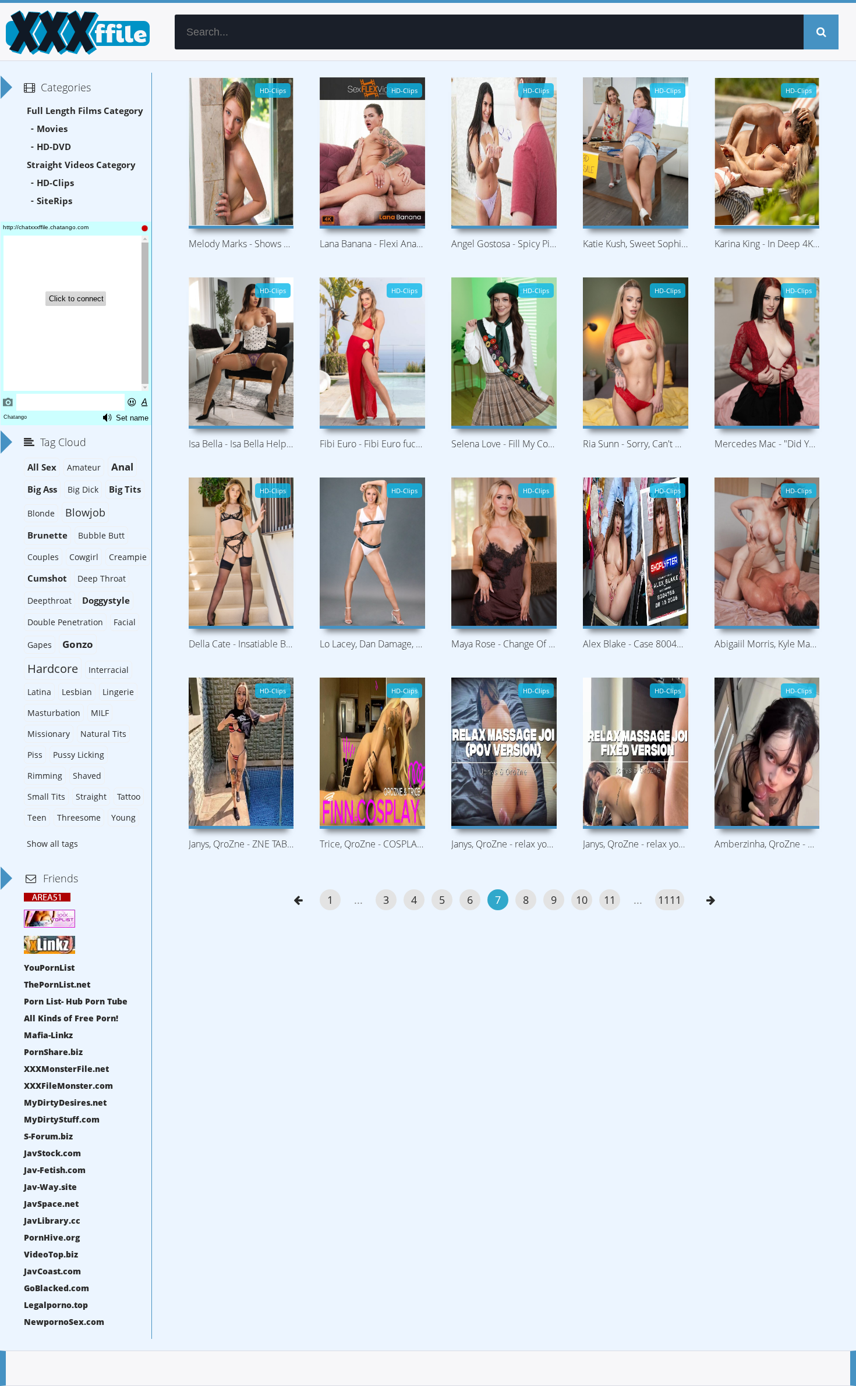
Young (123, 817)
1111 (669, 900)
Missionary (48, 733)
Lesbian (77, 691)
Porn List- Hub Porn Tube (76, 1001)
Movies (52, 129)
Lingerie (118, 691)
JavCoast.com (52, 1271)
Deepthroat (49, 600)
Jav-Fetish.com (55, 1169)
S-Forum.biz (48, 1136)
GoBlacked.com (56, 1288)
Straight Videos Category (81, 165)
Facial (125, 622)
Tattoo (128, 796)
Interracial (109, 669)
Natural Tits (103, 733)
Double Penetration (65, 622)
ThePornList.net (57, 984)
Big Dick (83, 489)
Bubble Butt (101, 535)
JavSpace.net (51, 1203)
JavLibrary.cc (52, 1220)
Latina (39, 691)
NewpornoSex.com (64, 1321)
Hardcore (52, 668)
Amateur (84, 467)
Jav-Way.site (50, 1186)
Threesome (79, 817)
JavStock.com (52, 1153)
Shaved (87, 775)
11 (610, 900)
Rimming (44, 775)
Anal (122, 466)
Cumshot (47, 578)
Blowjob (85, 512)
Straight (91, 796)
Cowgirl (83, 556)
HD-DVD (54, 147)
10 (582, 900)
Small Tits (46, 796)
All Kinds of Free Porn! (71, 1018)
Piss (35, 754)
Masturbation (53, 712)
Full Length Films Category (85, 111)
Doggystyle (106, 600)
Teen (37, 817)
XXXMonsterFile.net (66, 1068)
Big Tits (125, 489)
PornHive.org (52, 1237)
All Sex (41, 467)
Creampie (128, 556)
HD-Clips (55, 183)
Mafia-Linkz (48, 1035)
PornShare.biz (53, 1051)
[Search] (821, 32)
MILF (100, 712)
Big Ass (42, 489)
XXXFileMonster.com (68, 1085)
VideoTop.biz (51, 1254)
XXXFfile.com (75, 32)
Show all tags (52, 843)
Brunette (47, 535)
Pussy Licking (78, 754)
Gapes (39, 644)
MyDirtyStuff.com (62, 1119)
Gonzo (77, 644)
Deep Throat (101, 578)
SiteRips (54, 201)
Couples (43, 556)
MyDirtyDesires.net (65, 1102)
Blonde (41, 513)
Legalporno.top (56, 1304)
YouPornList (49, 967)
